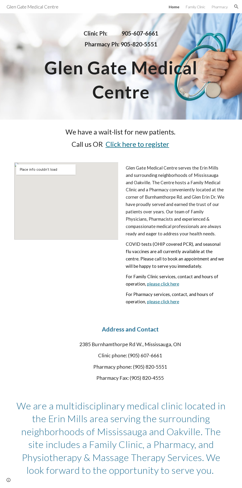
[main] (121, 39)
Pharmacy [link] (220, 6)
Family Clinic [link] (195, 6)
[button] (236, 6)
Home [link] (174, 6)
